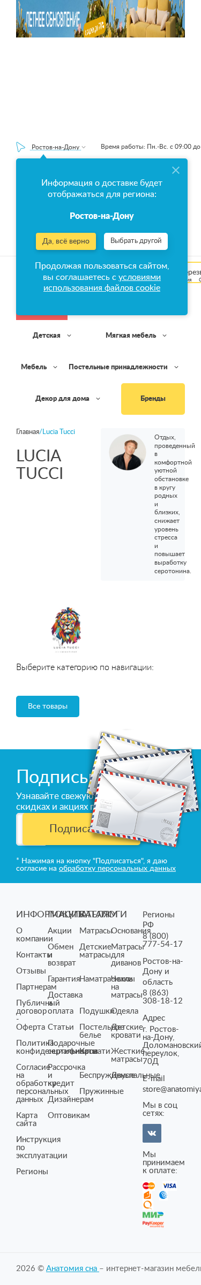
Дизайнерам (71, 1100)
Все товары (48, 706)
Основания (131, 931)
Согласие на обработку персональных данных (42, 1083)
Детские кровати (127, 1031)
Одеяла (124, 1011)
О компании (34, 935)
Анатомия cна (72, 1269)
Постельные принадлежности (119, 367)
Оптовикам (69, 1116)
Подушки (97, 1011)
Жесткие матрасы (128, 1055)
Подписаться (81, 829)
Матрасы (96, 931)
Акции (60, 931)
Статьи (61, 1027)
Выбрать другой (135, 241)
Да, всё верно (66, 241)
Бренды (153, 399)
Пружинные (101, 1092)
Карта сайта (27, 1120)
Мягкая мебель (132, 335)
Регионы (32, 1172)
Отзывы (31, 971)
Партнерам (36, 987)
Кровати (94, 1051)
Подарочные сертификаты (73, 1047)
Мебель (34, 367)
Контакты (34, 955)
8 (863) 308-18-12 (163, 997)
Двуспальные (135, 1075)
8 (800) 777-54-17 (163, 940)
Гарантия (64, 979)
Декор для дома (63, 399)
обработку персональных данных (117, 868)
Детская (47, 335)
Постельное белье (101, 1031)
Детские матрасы (95, 951)
